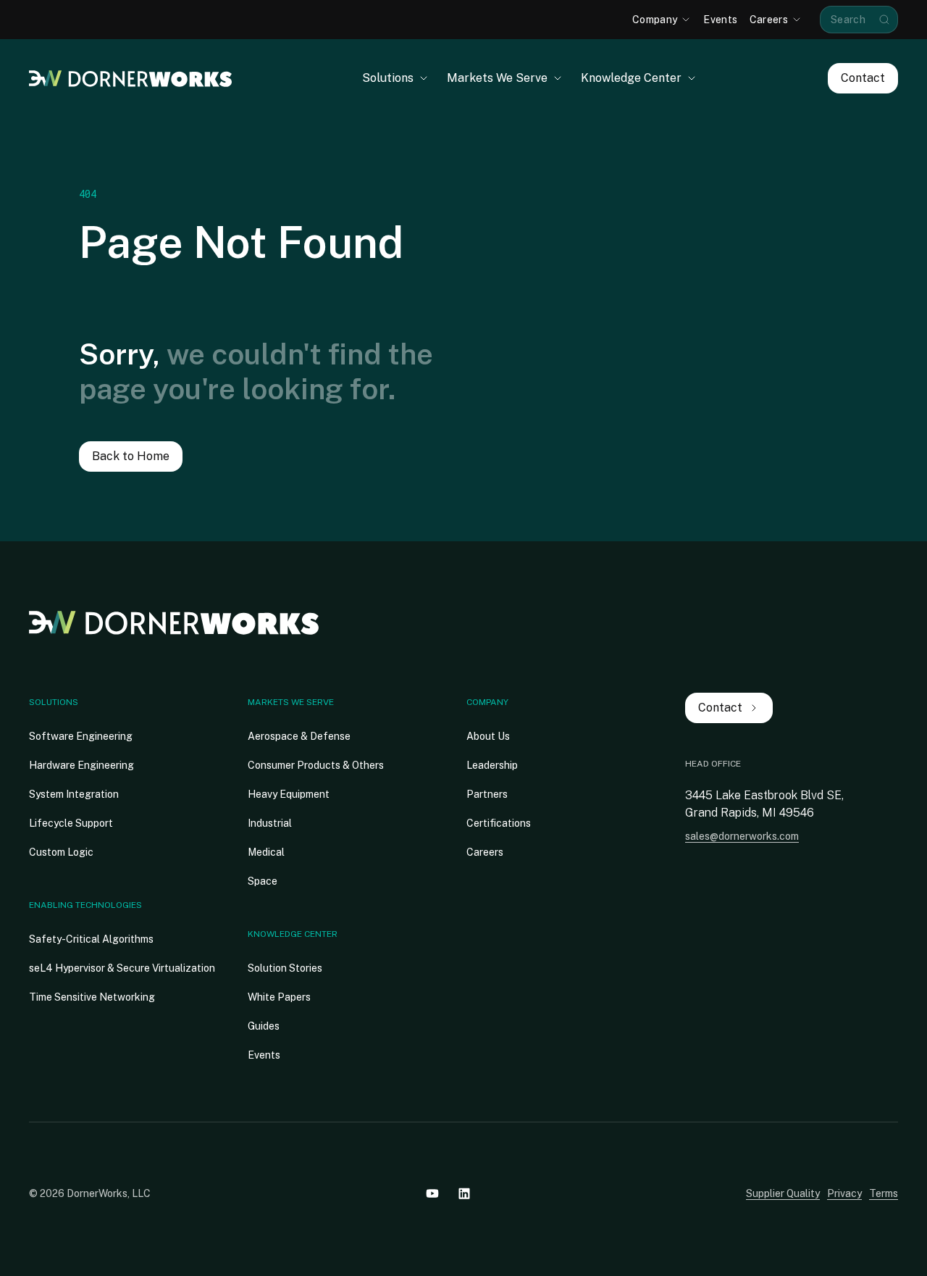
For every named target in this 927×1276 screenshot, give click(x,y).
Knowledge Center (292, 934)
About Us (488, 736)
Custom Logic (61, 852)
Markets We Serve (291, 702)
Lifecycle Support (71, 823)
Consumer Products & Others (316, 765)
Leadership (492, 765)
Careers (484, 852)
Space (262, 881)
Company (487, 702)
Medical (266, 852)
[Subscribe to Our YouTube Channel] (432, 1193)
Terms (883, 1193)
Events (264, 1055)
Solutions (53, 702)
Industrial (270, 823)
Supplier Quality (783, 1193)
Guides (264, 1026)
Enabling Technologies (85, 905)
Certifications (498, 823)
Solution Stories (285, 968)
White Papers (279, 997)
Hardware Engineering (81, 765)
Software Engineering (81, 736)
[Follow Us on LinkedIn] (464, 1193)
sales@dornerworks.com (742, 836)
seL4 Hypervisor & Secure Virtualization (122, 968)
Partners (487, 794)
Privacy (844, 1193)
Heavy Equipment (289, 794)
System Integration (74, 794)
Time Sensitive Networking (92, 997)
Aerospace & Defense (299, 736)
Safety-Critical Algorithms (91, 939)
